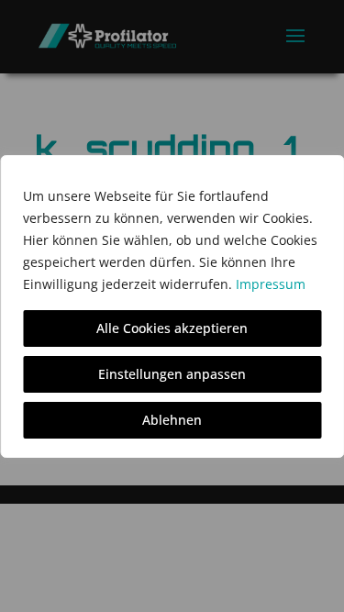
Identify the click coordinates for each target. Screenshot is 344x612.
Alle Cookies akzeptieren (172, 328)
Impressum (270, 284)
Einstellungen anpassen (172, 374)
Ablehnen (172, 419)
